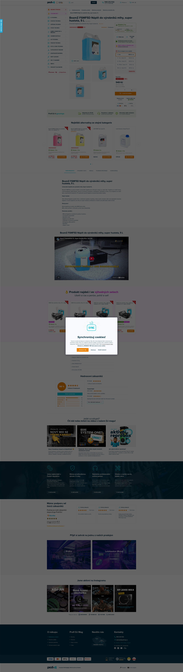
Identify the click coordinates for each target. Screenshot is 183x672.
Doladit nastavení (102, 350)
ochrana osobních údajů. (107, 344)
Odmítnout (93, 350)
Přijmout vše (82, 350)
